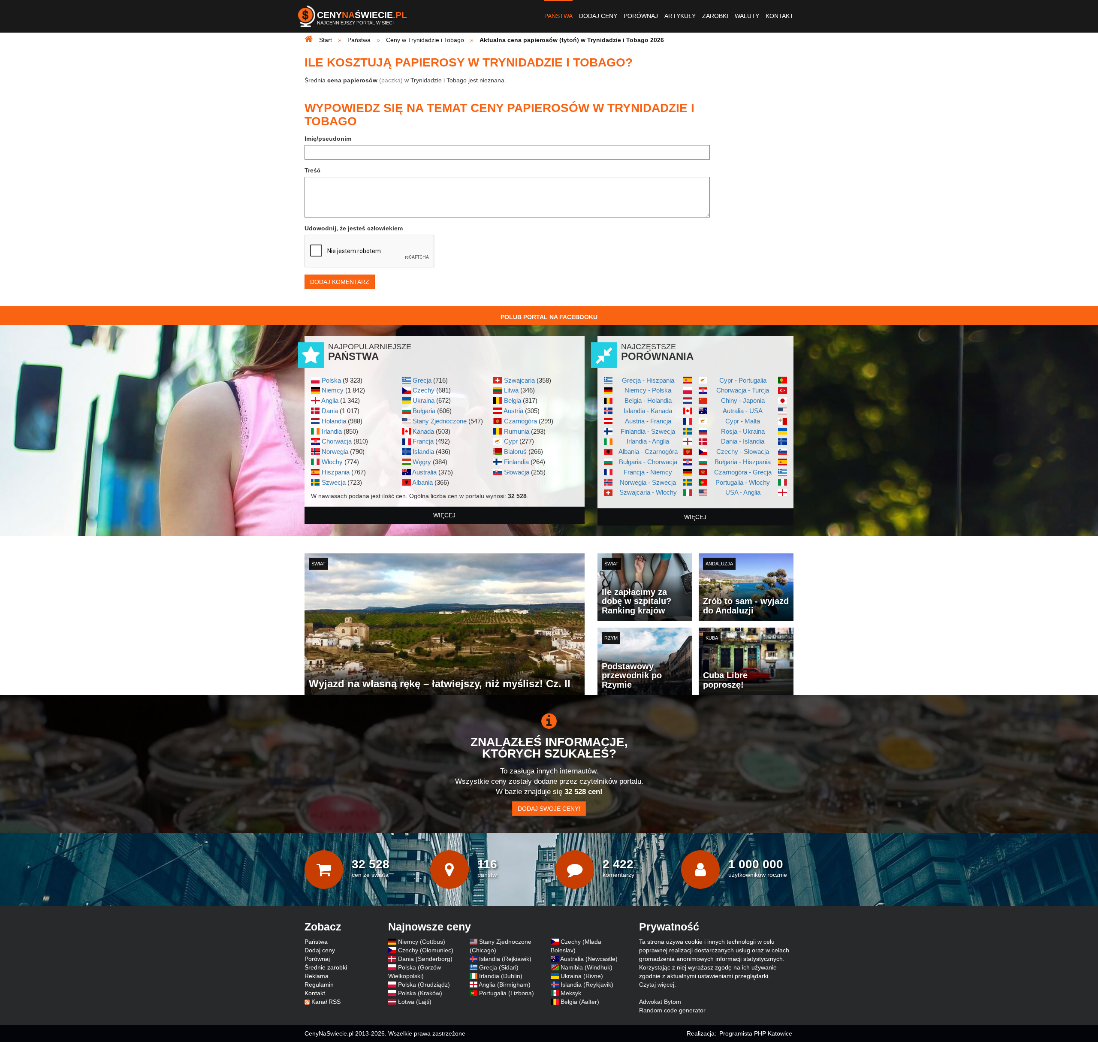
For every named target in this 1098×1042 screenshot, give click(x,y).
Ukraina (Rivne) (582, 976)
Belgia (512, 400)
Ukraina (423, 400)
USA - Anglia (742, 492)
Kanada (423, 431)
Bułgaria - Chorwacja (648, 461)
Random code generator (672, 1010)
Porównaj (641, 15)
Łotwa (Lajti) (414, 1001)
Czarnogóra (520, 421)
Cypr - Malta (742, 421)
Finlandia (516, 461)
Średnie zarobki (326, 967)
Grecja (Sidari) (499, 967)
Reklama (317, 976)
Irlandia (332, 431)
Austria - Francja (648, 421)
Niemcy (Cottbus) (421, 941)
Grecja (422, 380)
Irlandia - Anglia (648, 441)
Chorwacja (337, 441)
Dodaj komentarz (339, 281)
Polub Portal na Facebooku (549, 317)
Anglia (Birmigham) (505, 984)
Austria (513, 410)
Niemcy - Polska (647, 390)
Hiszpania (336, 472)
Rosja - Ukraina (743, 431)
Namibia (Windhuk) (586, 967)
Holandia (334, 421)
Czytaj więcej (656, 984)
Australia (424, 472)
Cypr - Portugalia (742, 380)
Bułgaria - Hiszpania (743, 461)
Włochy (332, 461)
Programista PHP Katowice (755, 1033)
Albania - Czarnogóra (648, 451)
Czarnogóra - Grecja (743, 472)
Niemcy (333, 390)
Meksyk (571, 993)
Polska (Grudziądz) (424, 984)
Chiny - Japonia (743, 400)
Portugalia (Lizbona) (506, 993)
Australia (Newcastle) (589, 958)
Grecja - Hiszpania (648, 380)
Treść (312, 170)
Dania (330, 410)
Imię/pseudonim (328, 138)
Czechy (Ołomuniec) (425, 950)
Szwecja (334, 482)
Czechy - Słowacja (742, 451)
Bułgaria (424, 410)
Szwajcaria (519, 380)
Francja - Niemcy (648, 472)
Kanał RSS (326, 1001)
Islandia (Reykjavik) (587, 984)
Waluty (747, 15)
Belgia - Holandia (648, 400)
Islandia (423, 451)
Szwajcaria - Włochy (648, 492)
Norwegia (335, 451)
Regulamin (319, 984)
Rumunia (516, 431)
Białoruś (515, 451)
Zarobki (715, 15)
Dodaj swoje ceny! (549, 808)
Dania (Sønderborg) (425, 958)
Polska (331, 380)
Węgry (422, 461)
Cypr (511, 441)
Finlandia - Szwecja (648, 431)
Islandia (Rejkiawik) (505, 958)
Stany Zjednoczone (440, 421)
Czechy (423, 390)
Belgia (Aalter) (580, 1001)
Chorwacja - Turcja (742, 390)
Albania (422, 482)
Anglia (329, 400)
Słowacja (516, 472)
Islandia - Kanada (648, 410)
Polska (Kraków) (420, 993)
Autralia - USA (743, 410)
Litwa (511, 390)
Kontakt (779, 15)
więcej (444, 515)
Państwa (558, 15)
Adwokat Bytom (660, 1001)
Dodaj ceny (598, 15)
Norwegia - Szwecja (648, 482)
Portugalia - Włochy (742, 482)
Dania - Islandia (742, 441)
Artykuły (680, 15)
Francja (423, 441)
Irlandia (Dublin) (500, 976)
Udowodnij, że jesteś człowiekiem (354, 228)
